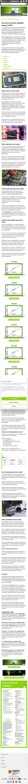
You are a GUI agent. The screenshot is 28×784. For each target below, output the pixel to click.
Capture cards (6, 745)
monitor (16, 719)
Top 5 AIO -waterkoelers (20, 709)
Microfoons (5, 741)
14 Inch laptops (14, 298)
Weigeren (14, 406)
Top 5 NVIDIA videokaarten (6, 701)
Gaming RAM (18, 702)
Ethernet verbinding (19, 733)
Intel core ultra (6, 692)
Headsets (5, 737)
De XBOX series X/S (19, 741)
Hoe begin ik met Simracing (20, 740)
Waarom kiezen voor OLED (20, 724)
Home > (4, 19)
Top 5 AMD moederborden (18, 695)
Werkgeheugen (18, 701)
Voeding (17, 705)
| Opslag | (5, 64)
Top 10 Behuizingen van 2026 (20, 715)
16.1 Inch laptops (14, 361)
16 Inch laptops (14, 340)
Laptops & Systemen (13, 19)
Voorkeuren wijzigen (13, 402)
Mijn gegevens (4, 754)
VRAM (4, 706)
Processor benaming (7, 693)
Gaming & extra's (19, 738)
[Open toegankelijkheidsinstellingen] (20, 782)
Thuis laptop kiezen (7, 722)
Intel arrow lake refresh (8, 698)
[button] (4, 1)
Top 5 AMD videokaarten (8, 703)
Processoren (5, 691)
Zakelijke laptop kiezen (8, 725)
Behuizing (17, 712)
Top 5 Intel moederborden (18, 693)
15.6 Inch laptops (14, 319)
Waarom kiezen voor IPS (20, 722)
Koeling (16, 707)
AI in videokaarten (6, 705)
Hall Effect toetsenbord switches (8, 740)
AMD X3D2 (5, 697)
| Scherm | (5, 62)
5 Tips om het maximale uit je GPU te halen (8, 713)
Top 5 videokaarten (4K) (8, 711)
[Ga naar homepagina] (14, 1)
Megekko (3, 763)
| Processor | (6, 56)
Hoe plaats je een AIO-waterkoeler (19, 711)
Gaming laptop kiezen (7, 724)
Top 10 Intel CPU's (6, 694)
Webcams (5, 744)
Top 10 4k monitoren (20, 729)
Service (2, 757)
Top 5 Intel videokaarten (8, 704)
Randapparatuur (7, 734)
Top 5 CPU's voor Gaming (8, 696)
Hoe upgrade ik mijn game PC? (7, 729)
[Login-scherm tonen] (21, 1)
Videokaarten (6, 699)
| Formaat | (6, 60)
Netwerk (17, 732)
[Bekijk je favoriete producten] (24, 1)
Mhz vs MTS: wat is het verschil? (20, 700)
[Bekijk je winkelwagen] (26, 1)
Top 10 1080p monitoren (18, 726)
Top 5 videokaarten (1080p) (7, 708)
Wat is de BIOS (18, 743)
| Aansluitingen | (7, 66)
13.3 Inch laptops (14, 277)
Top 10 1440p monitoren (18, 728)
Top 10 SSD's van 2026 (19, 698)
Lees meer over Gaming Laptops (14, 677)
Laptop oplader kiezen (7, 721)
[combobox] (13, 4)
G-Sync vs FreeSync (20, 730)
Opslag (16, 696)
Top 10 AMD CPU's (7, 695)
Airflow (16, 713)
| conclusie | (6, 68)
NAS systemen (18, 735)
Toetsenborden (6, 738)
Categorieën (4, 767)
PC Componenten (7, 689)
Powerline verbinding (19, 736)
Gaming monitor (19, 720)
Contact (3, 760)
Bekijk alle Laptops (14, 667)
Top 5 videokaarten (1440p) (7, 710)
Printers (4, 743)
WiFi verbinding (18, 734)
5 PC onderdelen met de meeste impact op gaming (8, 732)
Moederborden (18, 691)
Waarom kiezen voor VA (20, 721)
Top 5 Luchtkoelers (19, 708)
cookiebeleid (13, 394)
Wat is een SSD (18, 697)
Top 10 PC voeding (19, 706)
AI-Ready (17, 742)
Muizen (4, 736)
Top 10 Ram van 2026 (19, 703)
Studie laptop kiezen (7, 726)
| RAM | (5, 58)
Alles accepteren (14, 398)
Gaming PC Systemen (7, 727)
